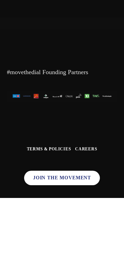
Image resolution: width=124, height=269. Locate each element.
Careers (86, 149)
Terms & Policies (49, 149)
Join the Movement (62, 177)
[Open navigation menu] (11, 8)
